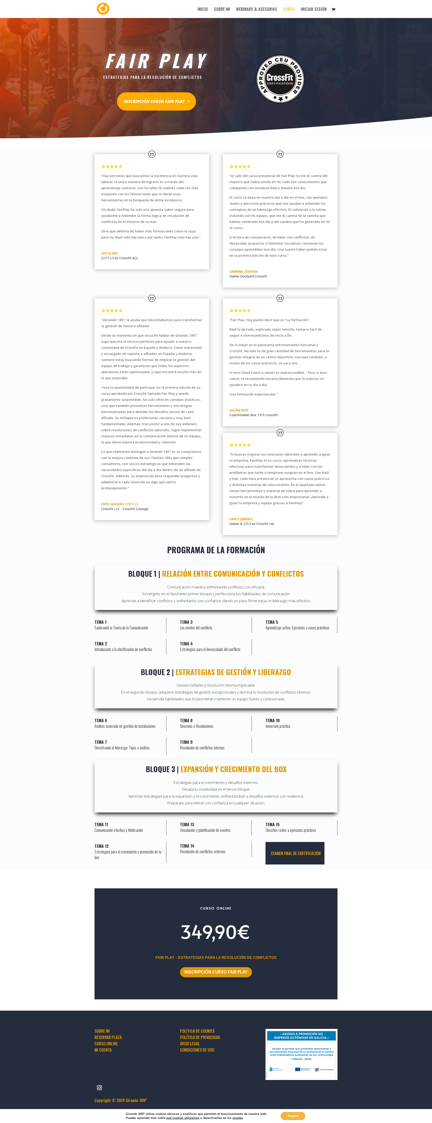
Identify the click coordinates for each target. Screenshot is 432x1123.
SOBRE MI (102, 1031)
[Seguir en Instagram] (99, 1088)
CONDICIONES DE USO (197, 1050)
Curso (289, 9)
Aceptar (293, 1116)
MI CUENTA (103, 1050)
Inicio (203, 9)
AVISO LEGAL (190, 1043)
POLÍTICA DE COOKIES (197, 1031)
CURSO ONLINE (106, 1043)
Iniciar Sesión (314, 9)
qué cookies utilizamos (182, 1118)
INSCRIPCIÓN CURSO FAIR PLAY (154, 101)
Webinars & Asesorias (256, 9)
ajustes (237, 1118)
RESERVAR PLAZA (108, 1037)
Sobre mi (222, 9)
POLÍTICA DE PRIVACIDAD (200, 1037)
